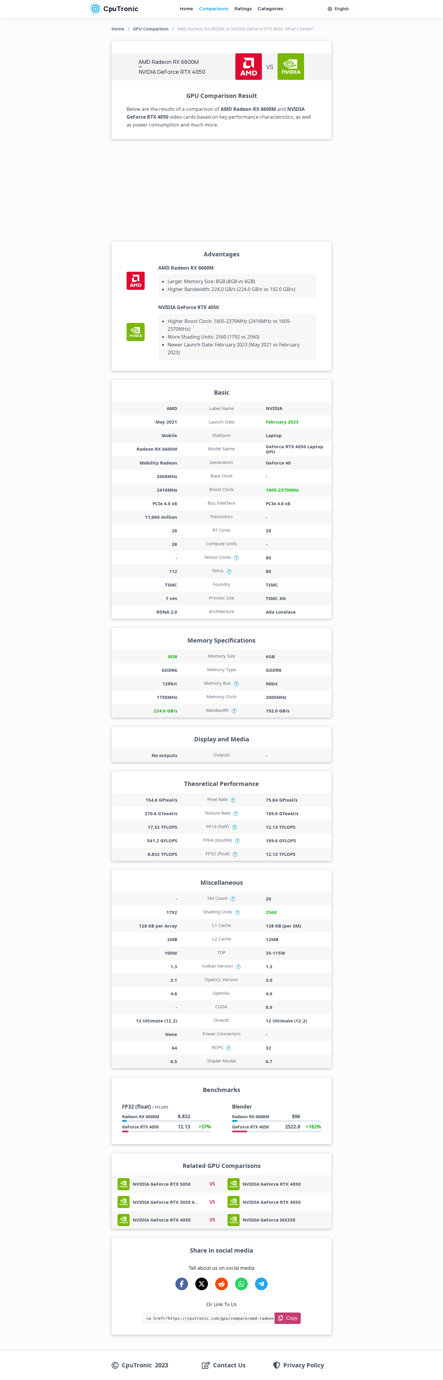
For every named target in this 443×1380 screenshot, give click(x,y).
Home (186, 8)
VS (212, 1184)
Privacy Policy (303, 1365)
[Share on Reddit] (221, 1284)
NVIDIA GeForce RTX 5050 (162, 1184)
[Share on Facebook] (181, 1284)
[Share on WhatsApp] (241, 1284)
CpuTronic (120, 8)
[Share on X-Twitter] (201, 1284)
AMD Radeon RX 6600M (186, 267)
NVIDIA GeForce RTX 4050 (188, 307)
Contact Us (229, 1365)
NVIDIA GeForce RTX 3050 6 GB (167, 1202)
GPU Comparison (150, 29)
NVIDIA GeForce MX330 (269, 1220)
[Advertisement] (221, 190)
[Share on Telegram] (261, 1284)
